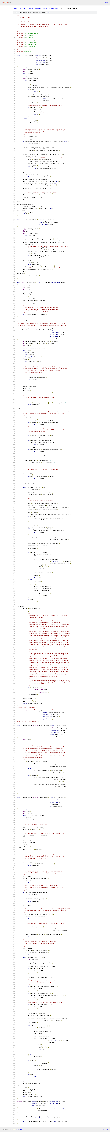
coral (15, 8)
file (48, 12)
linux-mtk (21, 8)
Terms (20, 1129)
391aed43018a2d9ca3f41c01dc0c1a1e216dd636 (44, 8)
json (107, 1129)
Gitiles (10, 1129)
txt (103, 1129)
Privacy (15, 1129)
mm (65, 8)
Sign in (106, 3)
